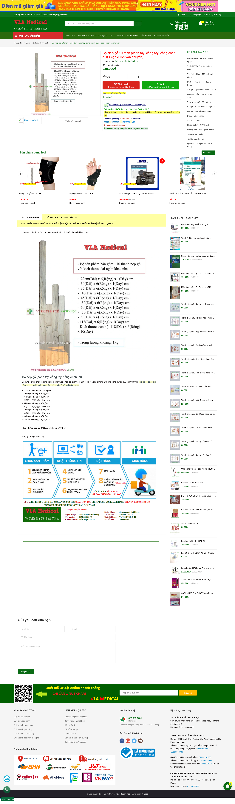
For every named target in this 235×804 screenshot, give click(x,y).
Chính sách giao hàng (23, 729)
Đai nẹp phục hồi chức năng (199, 111)
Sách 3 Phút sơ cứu (190, 523)
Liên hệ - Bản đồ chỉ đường (76, 738)
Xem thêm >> (208, 152)
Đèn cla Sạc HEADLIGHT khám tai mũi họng (198, 568)
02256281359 (205, 757)
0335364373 (207, 763)
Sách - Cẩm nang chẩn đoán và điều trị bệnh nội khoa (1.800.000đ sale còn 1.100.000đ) (198, 256)
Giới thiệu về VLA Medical (75, 742)
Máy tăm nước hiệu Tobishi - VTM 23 (197, 273)
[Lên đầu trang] (231, 768)
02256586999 (203, 748)
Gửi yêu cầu (26, 671)
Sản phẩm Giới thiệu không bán (201, 107)
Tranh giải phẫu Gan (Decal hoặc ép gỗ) (197, 359)
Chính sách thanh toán (23, 725)
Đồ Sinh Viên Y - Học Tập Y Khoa (199, 83)
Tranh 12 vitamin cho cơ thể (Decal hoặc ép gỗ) (196, 386)
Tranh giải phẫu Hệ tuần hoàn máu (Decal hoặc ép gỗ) (196, 317)
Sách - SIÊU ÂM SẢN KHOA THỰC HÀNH (196, 579)
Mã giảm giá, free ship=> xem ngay (200, 60)
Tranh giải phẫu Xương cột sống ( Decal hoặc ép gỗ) (196, 455)
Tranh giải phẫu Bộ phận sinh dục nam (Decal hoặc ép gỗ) (198, 331)
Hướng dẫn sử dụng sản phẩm (200, 130)
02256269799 (193, 786)
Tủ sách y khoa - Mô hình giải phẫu (200, 75)
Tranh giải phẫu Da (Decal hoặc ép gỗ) (198, 414)
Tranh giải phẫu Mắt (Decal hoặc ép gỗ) (197, 400)
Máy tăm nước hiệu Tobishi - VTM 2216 (196, 287)
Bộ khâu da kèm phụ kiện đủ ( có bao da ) (197, 509)
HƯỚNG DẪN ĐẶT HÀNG (198, 125)
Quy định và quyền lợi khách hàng (199, 145)
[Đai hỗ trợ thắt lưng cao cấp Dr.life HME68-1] (142, 173)
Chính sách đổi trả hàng (24, 733)
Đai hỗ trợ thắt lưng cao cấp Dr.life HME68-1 (138, 193)
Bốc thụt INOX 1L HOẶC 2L (193, 541)
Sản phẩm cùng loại (33, 152)
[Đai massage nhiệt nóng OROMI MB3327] (92, 173)
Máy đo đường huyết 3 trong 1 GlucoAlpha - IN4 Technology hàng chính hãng (196, 224)
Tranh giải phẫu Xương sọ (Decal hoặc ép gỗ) (198, 304)
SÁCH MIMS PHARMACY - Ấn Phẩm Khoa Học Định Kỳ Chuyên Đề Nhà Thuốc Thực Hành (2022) (197, 593)
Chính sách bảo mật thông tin (26, 738)
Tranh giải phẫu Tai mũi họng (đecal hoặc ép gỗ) (197, 427)
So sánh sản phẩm (195, 134)
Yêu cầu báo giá (71, 729)
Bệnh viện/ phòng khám (75, 721)
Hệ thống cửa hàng (213, 14)
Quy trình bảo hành (22, 721)
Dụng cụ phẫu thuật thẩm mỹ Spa (199, 96)
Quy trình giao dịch (22, 717)
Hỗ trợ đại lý (70, 725)
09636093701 (177, 751)
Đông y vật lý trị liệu (195, 116)
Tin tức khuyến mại (195, 139)
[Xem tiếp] (107, 97)
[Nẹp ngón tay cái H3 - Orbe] (43, 173)
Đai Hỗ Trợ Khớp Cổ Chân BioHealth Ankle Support (191, 193)
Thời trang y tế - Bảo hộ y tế (199, 102)
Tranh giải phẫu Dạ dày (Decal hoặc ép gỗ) (198, 345)
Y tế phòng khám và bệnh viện (200, 90)
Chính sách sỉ (70, 733)
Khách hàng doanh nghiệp (76, 717)
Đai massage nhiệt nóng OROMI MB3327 (87, 193)
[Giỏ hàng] (200, 24)
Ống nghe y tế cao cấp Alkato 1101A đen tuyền (197, 469)
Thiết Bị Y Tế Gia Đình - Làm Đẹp (199, 68)
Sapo (146, 793)
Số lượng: (107, 76)
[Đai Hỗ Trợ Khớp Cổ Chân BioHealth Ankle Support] (192, 173)
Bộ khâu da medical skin (192, 482)
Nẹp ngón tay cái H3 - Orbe (31, 193)
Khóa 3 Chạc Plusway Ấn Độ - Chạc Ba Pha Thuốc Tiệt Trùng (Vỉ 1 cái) (198, 553)
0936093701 (135, 718)
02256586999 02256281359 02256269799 (181, 27)
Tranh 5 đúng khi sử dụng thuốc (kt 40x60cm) (196, 238)
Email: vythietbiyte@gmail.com (55, 14)
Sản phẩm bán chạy (184, 218)
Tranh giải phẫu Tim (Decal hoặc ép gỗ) (197, 372)
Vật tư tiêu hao (193, 120)
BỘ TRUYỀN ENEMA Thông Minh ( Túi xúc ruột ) (198, 496)
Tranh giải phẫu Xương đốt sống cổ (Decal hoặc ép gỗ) (196, 441)
